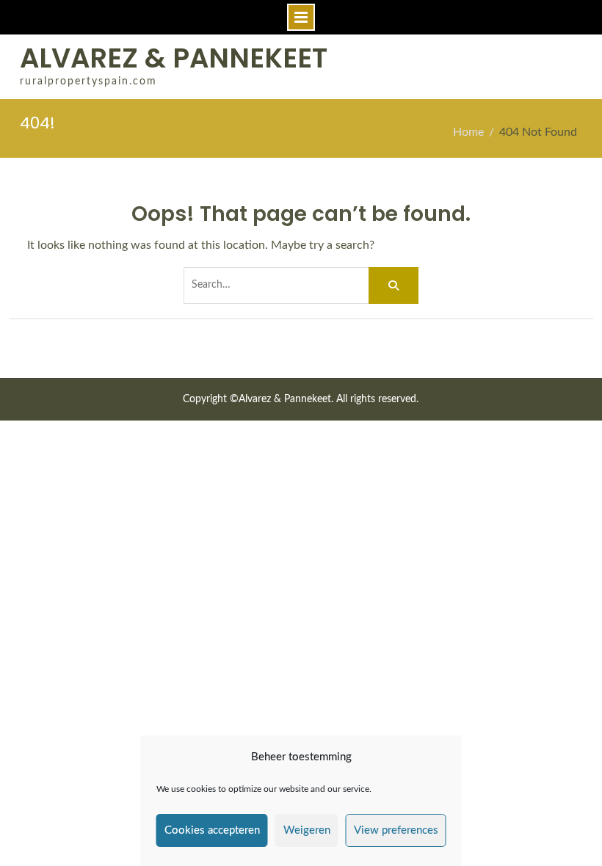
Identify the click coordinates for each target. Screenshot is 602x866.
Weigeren (306, 830)
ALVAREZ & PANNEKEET (173, 58)
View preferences (396, 830)
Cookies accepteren (212, 830)
